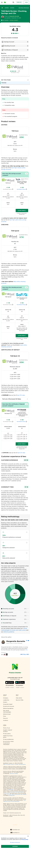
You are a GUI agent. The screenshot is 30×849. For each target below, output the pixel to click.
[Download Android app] (20, 682)
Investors (5, 720)
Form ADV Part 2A (19, 792)
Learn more (23, 210)
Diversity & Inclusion (8, 706)
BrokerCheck (12, 795)
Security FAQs (19, 700)
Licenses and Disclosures (20, 764)
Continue (15, 846)
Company (5, 698)
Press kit (5, 718)
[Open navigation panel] (2, 2)
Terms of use (6, 727)
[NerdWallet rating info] (12, 189)
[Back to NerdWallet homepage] (2, 8)
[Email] (28, 640)
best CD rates (21, 395)
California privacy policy (7, 736)
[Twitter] (26, 640)
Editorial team (7, 714)
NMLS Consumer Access (8, 764)
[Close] (28, 836)
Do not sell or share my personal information (8, 743)
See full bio (24, 654)
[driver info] (23, 195)
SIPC (13, 789)
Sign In (19, 2)
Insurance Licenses (14, 773)
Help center (19, 698)
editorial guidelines (8, 632)
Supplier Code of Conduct (7, 730)
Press (4, 716)
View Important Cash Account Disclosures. (14, 801)
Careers (5, 702)
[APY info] (26, 434)
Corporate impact (8, 704)
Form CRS (12, 792)
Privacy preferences (8, 739)
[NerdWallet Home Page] (5, 2)
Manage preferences (15, 842)
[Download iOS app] (9, 682)
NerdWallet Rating (21, 189)
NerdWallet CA (16, 832)
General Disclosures (16, 794)
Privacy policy (7, 733)
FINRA (9, 789)
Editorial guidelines (8, 708)
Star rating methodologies (7, 711)
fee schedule (23, 794)
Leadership (6, 700)
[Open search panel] (13, 2)
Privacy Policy (6, 793)
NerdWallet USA (16, 829)
